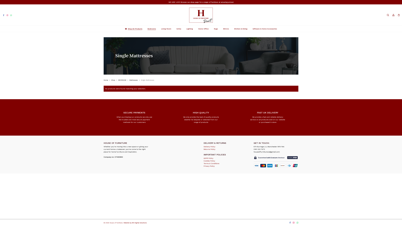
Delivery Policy (209, 147)
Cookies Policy (209, 161)
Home (106, 80)
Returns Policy (209, 149)
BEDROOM (122, 80)
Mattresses (133, 80)
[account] (393, 15)
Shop (113, 80)
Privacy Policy (209, 166)
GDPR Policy (208, 158)
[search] (388, 15)
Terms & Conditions (211, 163)
